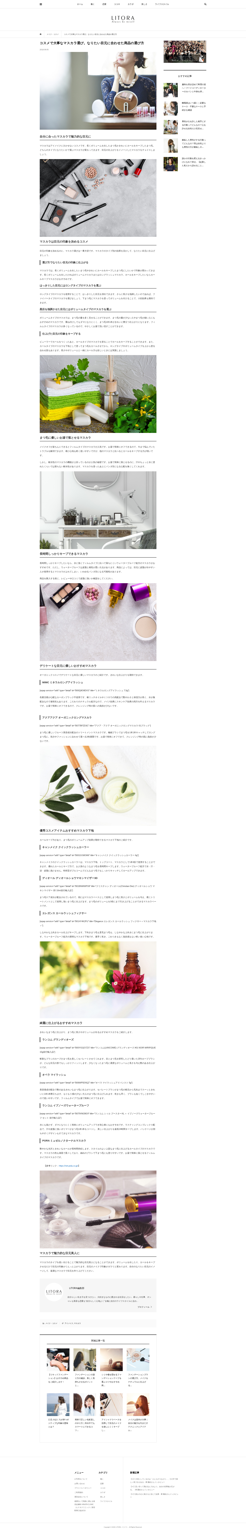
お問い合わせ (79, 1484)
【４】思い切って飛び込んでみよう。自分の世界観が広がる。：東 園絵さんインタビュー (152, 1488)
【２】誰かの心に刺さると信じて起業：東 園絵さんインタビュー (154, 1495)
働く (93, 4)
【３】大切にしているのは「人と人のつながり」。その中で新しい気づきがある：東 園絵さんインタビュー (154, 1480)
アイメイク (69, 1323)
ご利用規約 (78, 1492)
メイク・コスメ (51, 1323)
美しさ (144, 4)
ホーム (80, 4)
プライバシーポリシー (83, 1488)
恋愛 (104, 4)
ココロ (117, 4)
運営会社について (81, 1497)
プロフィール (143, 1307)
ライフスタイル (162, 4)
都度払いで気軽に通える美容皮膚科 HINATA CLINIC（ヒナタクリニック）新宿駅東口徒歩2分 (84, 1506)
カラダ (131, 4)
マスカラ (77, 1323)
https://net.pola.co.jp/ (68, 1166)
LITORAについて (80, 1479)
